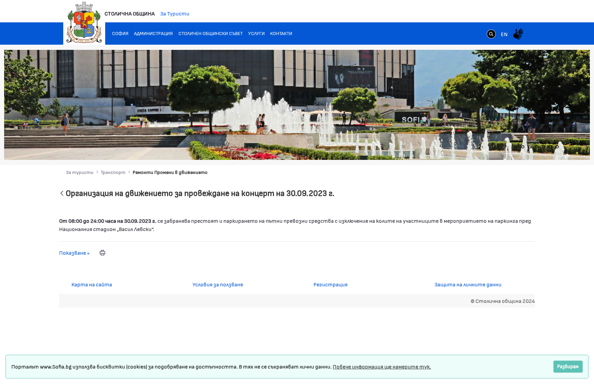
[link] (491, 35)
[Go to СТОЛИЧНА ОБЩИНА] (84, 22)
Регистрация (331, 284)
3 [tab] (529, 147)
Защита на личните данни (468, 284)
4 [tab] (536, 147)
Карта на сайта (92, 284)
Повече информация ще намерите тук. (382, 366)
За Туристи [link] (174, 13)
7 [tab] (557, 147)
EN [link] (504, 34)
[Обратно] (62, 193)
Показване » (74, 252)
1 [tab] (516, 147)
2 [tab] (523, 147)
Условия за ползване (217, 284)
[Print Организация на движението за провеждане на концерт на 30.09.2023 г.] (102, 252)
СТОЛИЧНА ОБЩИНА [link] (129, 13)
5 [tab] (543, 147)
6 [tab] (550, 147)
